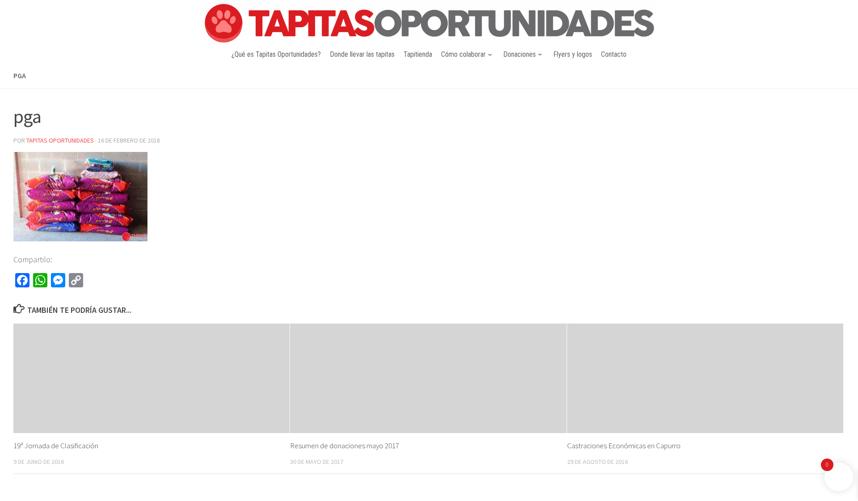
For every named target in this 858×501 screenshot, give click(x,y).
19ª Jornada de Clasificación (55, 445)
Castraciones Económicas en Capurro (624, 445)
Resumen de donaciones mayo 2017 (344, 445)
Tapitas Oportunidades (60, 140)
